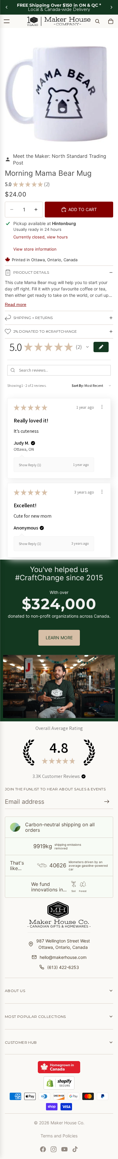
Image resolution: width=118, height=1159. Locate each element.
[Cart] (110, 21)
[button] (87, 347)
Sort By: (78, 385)
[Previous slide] (6, 7)
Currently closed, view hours (40, 236)
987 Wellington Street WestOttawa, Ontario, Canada (63, 944)
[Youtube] (64, 1149)
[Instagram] (53, 1149)
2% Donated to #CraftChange (45, 331)
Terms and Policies (59, 1135)
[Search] (97, 21)
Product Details (31, 272)
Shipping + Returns (33, 317)
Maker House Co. (67, 1122)
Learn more (59, 637)
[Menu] (6, 21)
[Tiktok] (75, 1149)
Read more (15, 304)
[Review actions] (102, 407)
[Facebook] (43, 1149)
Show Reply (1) (30, 465)
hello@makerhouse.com (63, 957)
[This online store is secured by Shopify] (59, 1083)
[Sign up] (106, 801)
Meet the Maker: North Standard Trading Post (59, 159)
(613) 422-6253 (63, 967)
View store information (35, 249)
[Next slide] (111, 7)
